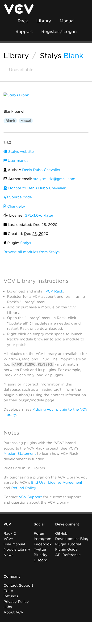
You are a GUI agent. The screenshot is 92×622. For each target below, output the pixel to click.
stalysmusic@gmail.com (54, 179)
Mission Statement (20, 453)
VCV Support (30, 497)
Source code (20, 197)
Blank (73, 55)
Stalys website (20, 151)
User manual (18, 160)
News (8, 555)
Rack (23, 20)
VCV (7, 524)
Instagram (42, 539)
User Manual (14, 544)
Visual (26, 121)
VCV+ (8, 539)
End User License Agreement (56, 482)
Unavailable (20, 69)
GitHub (61, 533)
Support (24, 31)
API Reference (68, 555)
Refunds (11, 596)
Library (43, 20)
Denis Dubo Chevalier (41, 170)
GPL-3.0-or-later (39, 215)
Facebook (43, 544)
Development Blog (71, 539)
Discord (40, 560)
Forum (39, 533)
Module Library (17, 549)
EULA (8, 591)
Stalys (50, 55)
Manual (67, 20)
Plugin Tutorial (68, 544)
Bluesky (40, 555)
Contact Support (18, 585)
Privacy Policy (16, 601)
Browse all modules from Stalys (31, 252)
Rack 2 (10, 533)
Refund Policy (23, 488)
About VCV (13, 612)
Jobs (8, 607)
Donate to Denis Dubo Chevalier (36, 188)
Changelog (16, 206)
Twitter (40, 549)
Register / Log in (59, 31)
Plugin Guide (66, 549)
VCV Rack (54, 291)
